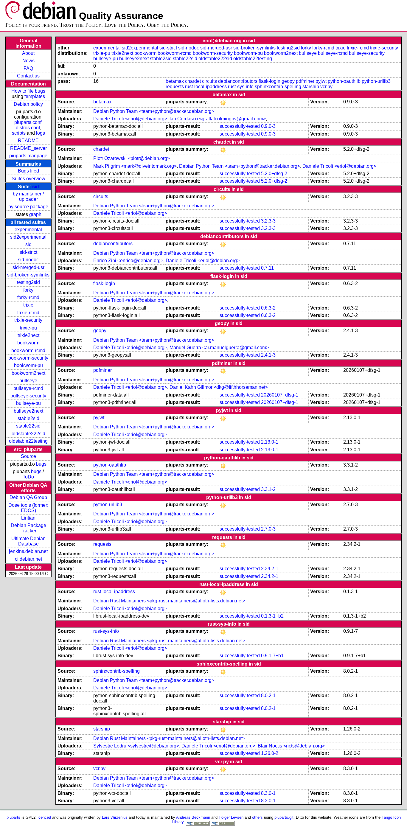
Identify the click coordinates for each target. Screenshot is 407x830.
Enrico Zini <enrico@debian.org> (128, 260)
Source (28, 456)
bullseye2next (28, 411)
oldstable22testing (28, 441)
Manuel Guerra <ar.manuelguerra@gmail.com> (219, 347)
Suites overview (28, 178)
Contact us (28, 75)
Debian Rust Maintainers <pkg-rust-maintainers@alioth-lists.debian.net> (169, 600)
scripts (19, 133)
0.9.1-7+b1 (272, 655)
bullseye (28, 380)
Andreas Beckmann (193, 817)
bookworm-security (28, 357)
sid (35, 186)
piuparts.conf (27, 122)
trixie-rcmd (28, 312)
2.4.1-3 (268, 355)
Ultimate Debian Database (28, 541)
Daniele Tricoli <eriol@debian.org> (130, 118)
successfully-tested (240, 126)
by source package (28, 206)
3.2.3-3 (268, 220)
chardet (193, 81)
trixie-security (28, 320)
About (28, 53)
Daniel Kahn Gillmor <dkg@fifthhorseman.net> (219, 387)
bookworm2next (28, 373)
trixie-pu (28, 327)
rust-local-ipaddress (206, 86)
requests (175, 86)
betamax (175, 81)
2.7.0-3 (268, 528)
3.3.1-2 (268, 489)
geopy (288, 81)
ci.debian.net (28, 559)
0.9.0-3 (268, 126)
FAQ (28, 68)
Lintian (28, 517)
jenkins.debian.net (28, 551)
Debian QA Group (28, 497)
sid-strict (28, 252)
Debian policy (28, 104)
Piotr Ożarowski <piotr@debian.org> (131, 158)
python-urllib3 (376, 81)
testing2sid (28, 282)
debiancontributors (237, 81)
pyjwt (321, 81)
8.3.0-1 (268, 793)
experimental (28, 229)
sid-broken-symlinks (28, 274)
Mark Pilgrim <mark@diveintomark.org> (135, 166)
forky (28, 290)
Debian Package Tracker (28, 528)
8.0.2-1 (268, 695)
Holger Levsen (231, 817)
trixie (28, 304)
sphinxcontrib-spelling (278, 86)
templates (34, 96)
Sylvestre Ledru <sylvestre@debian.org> (136, 745)
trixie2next (28, 335)
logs (40, 133)
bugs (41, 464)
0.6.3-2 (268, 307)
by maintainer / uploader (28, 196)
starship (310, 86)
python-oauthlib (344, 81)
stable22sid (28, 425)
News (28, 60)
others (257, 817)
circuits (209, 81)
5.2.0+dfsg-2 (274, 173)
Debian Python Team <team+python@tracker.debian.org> (153, 111)
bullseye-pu (28, 403)
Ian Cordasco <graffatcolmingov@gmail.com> (218, 118)
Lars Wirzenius (115, 817)
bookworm (28, 342)
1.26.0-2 (269, 753)
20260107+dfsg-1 (279, 394)
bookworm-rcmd (28, 350)
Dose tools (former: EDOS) (28, 508)
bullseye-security (28, 395)
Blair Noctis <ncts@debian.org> (291, 745)
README (28, 140)
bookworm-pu (28, 365)
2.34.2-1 (269, 568)
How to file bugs (28, 91)
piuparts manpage (28, 155)
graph (35, 214)
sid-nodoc (28, 259)
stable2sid (28, 418)
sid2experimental (28, 237)
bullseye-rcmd (28, 388)
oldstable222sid (28, 433)
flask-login (269, 81)
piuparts (13, 817)
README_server (28, 148)
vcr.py (326, 86)
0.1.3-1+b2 (272, 615)
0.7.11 (267, 268)
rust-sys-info (241, 86)
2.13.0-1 (269, 441)
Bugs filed (28, 170)
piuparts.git (283, 817)
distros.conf (28, 127)
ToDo (28, 476)
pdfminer (305, 81)
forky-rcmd (28, 297)
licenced (44, 817)
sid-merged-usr (28, 267)
